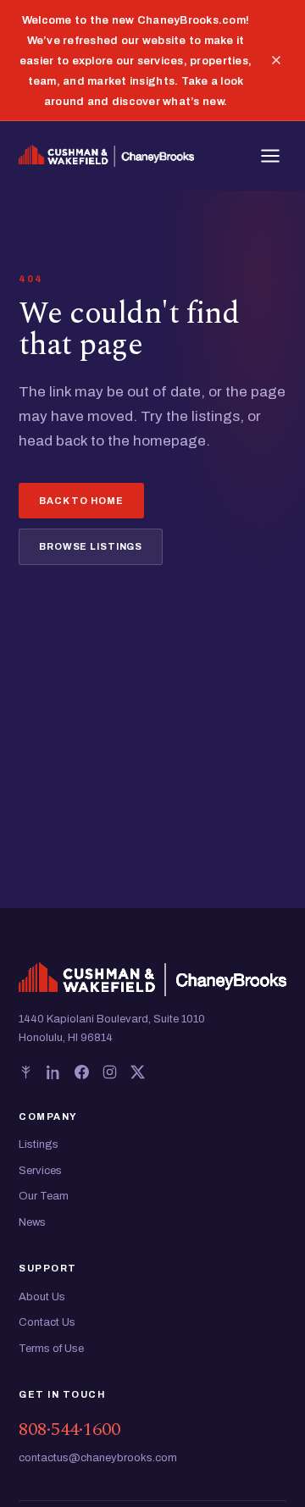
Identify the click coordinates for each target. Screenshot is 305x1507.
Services (40, 1171)
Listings (38, 1144)
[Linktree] (26, 1072)
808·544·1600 (69, 1429)
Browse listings (90, 546)
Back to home (81, 501)
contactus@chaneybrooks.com (98, 1458)
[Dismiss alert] (276, 60)
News (32, 1222)
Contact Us (47, 1322)
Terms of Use (51, 1349)
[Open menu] (270, 156)
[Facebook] (82, 1072)
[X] (137, 1072)
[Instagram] (110, 1072)
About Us (42, 1297)
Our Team (44, 1196)
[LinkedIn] (54, 1072)
